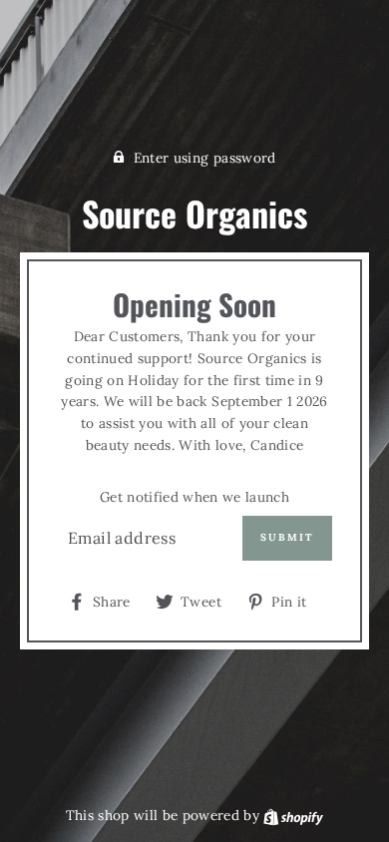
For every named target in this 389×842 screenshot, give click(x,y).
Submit (287, 537)
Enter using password (205, 158)
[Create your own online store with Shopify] (293, 815)
